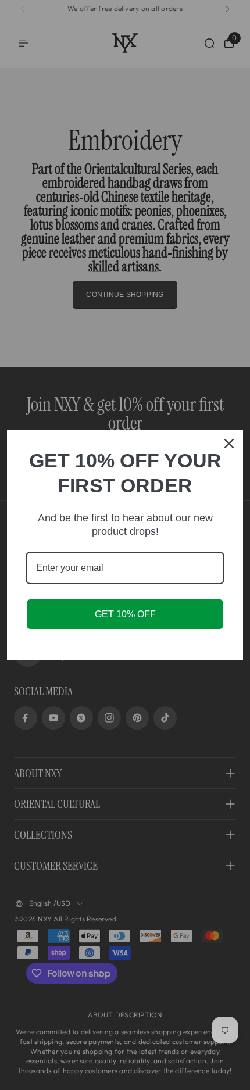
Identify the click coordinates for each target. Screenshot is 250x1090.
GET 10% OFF (125, 614)
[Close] (229, 444)
